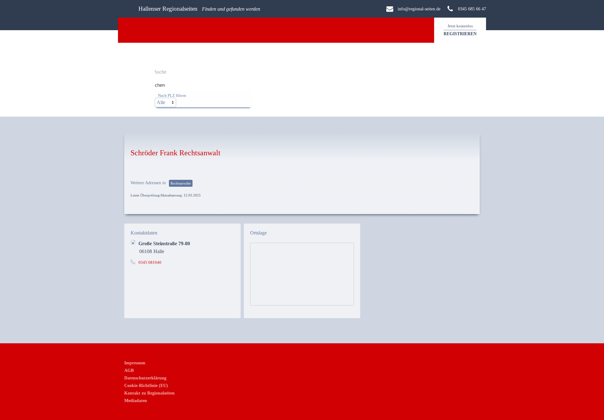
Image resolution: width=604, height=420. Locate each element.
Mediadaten (135, 400)
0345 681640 (149, 262)
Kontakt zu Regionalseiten (149, 392)
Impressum (134, 362)
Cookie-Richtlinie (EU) (146, 385)
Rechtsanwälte (181, 183)
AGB (129, 370)
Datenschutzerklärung (145, 377)
